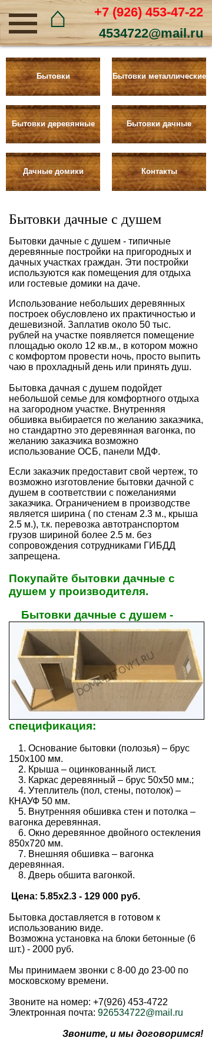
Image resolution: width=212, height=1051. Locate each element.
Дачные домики (53, 171)
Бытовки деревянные (53, 123)
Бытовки (53, 76)
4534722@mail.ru (151, 33)
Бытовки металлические (159, 76)
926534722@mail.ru (140, 1013)
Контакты (159, 171)
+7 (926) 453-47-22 (148, 12)
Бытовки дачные (159, 123)
